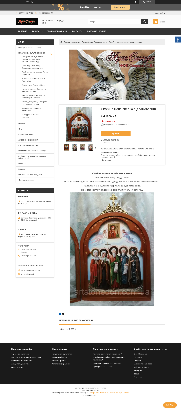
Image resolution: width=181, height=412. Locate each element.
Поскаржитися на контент (98, 393)
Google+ (137, 361)
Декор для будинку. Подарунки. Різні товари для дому (35, 103)
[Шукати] (144, 21)
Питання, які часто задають (30, 175)
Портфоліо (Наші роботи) (29, 47)
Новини (21, 123)
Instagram (138, 370)
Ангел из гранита (59, 361)
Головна (22, 31)
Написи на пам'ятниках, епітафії (32, 151)
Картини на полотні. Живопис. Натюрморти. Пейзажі (34, 96)
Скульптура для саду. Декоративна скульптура (32, 67)
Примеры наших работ (102, 367)
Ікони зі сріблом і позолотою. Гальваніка (34, 79)
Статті (21, 129)
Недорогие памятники (20, 354)
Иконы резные (17, 367)
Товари (35, 31)
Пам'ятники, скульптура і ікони (31, 53)
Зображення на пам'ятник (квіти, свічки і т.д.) (32, 157)
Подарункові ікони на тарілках (30, 116)
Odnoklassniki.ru (140, 354)
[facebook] (60, 315)
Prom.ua (103, 388)
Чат (172, 405)
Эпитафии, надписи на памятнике (107, 363)
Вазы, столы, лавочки (20, 364)
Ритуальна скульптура (28, 145)
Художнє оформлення (28, 140)
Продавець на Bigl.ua (90, 390)
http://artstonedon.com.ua (30, 270)
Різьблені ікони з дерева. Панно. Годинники (35, 73)
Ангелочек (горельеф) (61, 364)
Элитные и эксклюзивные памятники (26, 357)
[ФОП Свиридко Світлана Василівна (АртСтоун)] (27, 24)
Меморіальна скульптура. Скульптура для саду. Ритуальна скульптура (32, 59)
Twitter (136, 374)
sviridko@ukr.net (27, 274)
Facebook (138, 377)
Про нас (21, 164)
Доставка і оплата (96, 31)
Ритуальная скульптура (62, 354)
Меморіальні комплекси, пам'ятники (32, 109)
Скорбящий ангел (59, 357)
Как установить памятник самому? (107, 354)
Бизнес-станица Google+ (144, 364)
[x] (63, 315)
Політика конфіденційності (119, 393)
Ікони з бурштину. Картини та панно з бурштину (34, 90)
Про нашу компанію (57, 31)
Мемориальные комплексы (22, 361)
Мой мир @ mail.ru (141, 367)
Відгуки (21, 169)
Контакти (77, 31)
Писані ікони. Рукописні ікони (94, 42)
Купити (116, 133)
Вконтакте (138, 357)
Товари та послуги (72, 42)
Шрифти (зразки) (26, 134)
